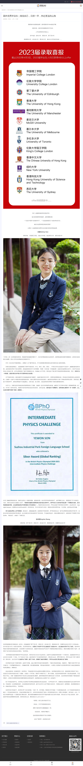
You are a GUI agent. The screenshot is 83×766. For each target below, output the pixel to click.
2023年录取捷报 (17, 10)
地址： (42, 747)
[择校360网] (41, 5)
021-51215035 (77, 2)
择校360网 (46, 760)
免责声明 (17, 744)
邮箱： (42, 742)
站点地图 (5, 739)
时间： (42, 744)
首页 (9, 10)
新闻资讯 (12, 10)
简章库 (4, 747)
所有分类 (5, 744)
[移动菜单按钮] (2, 6)
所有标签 (5, 742)
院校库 (16, 739)
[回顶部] (80, 386)
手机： (42, 739)
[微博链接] (80, 383)
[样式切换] (80, 379)
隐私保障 (17, 747)
